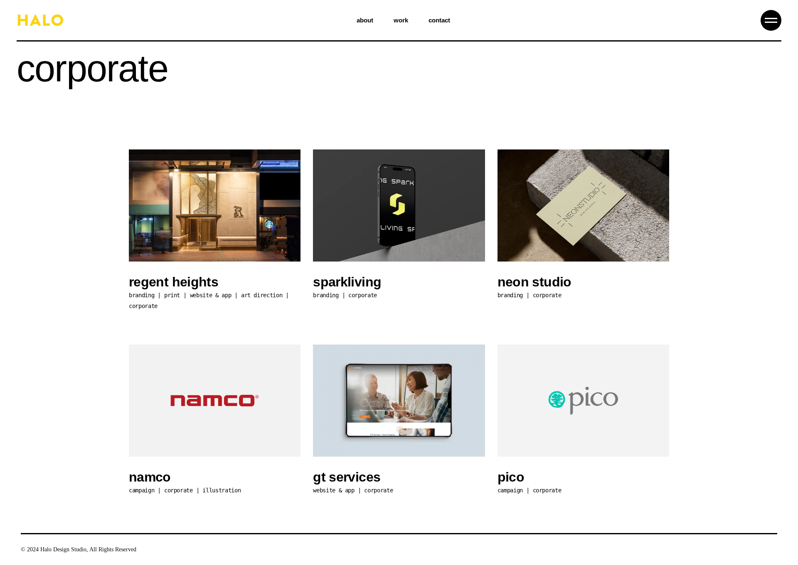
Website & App (210, 295)
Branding (141, 295)
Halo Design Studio (63, 549)
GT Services (346, 477)
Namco (150, 477)
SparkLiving (347, 281)
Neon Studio (534, 281)
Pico (511, 477)
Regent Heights (173, 281)
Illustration (221, 490)
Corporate (143, 306)
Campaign (141, 490)
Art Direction (261, 295)
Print (172, 295)
